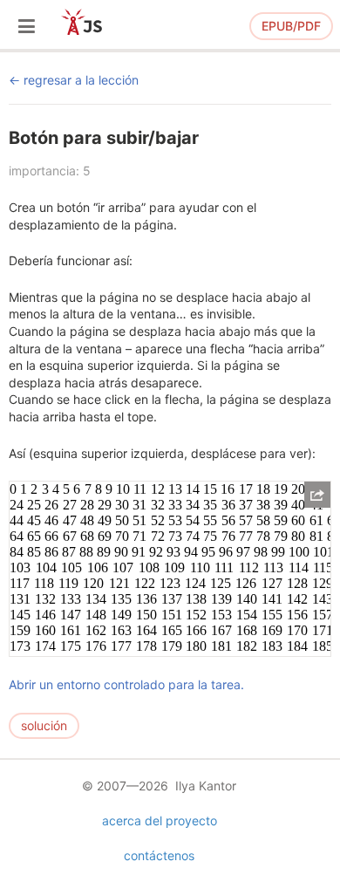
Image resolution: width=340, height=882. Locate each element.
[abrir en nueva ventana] (317, 495)
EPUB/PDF (291, 25)
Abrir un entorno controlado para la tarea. (126, 684)
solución (44, 725)
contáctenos (159, 855)
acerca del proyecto (159, 820)
